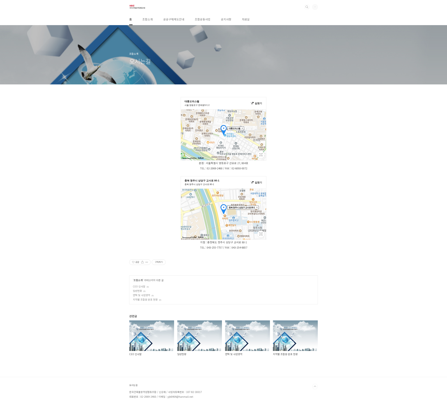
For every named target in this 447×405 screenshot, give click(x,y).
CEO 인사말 (139, 286)
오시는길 (133, 385)
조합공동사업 (202, 19)
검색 (307, 7)
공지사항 (226, 19)
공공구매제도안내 (173, 19)
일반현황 (137, 290)
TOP (315, 386)
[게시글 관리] (147, 262)
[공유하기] (142, 262)
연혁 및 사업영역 (141, 295)
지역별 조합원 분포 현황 (145, 299)
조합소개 (147, 19)
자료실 (246, 19)
